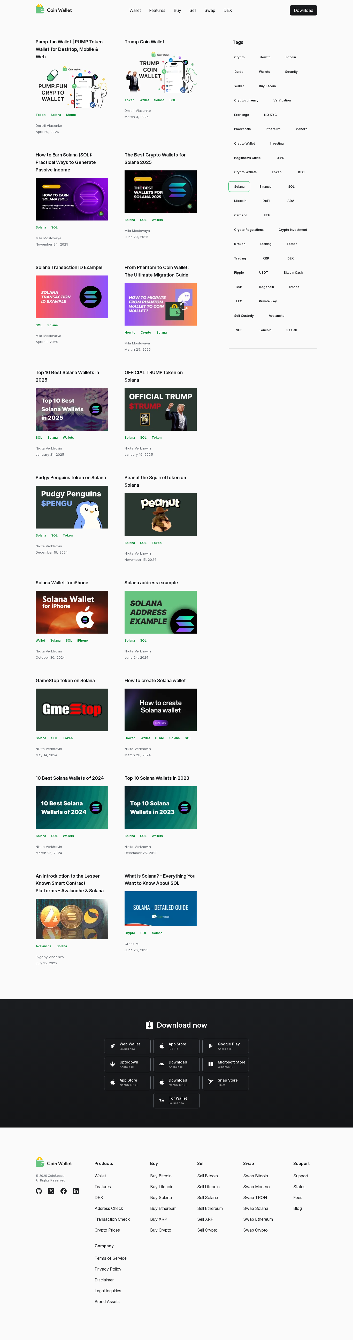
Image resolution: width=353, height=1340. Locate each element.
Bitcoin (291, 57)
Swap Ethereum (258, 1219)
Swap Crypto (255, 1230)
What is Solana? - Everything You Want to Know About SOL (160, 879)
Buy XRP (158, 1219)
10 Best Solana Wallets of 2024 (70, 778)
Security (291, 72)
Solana (56, 115)
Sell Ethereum (210, 1208)
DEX (228, 10)
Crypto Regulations (249, 230)
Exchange (241, 115)
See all (291, 330)
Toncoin (265, 330)
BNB (239, 287)
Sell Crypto (207, 1230)
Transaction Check (112, 1219)
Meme (71, 115)
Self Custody (244, 316)
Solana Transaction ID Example (69, 267)
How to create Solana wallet (155, 680)
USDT (263, 272)
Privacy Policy (108, 1269)
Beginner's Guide (247, 158)
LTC (239, 301)
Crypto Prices (107, 1230)
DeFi (266, 201)
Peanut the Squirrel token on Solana (155, 481)
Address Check (109, 1208)
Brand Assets (107, 1301)
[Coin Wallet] (54, 9)
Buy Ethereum (163, 1208)
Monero (301, 129)
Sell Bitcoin (207, 1175)
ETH (267, 215)
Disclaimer (104, 1279)
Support (300, 1175)
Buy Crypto (160, 1230)
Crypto (146, 332)
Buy (177, 10)
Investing (277, 143)
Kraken (239, 244)
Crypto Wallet (244, 143)
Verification (282, 100)
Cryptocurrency (246, 100)
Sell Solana (207, 1197)
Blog (297, 1208)
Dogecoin (266, 287)
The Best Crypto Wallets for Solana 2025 (155, 158)
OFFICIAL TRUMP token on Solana (154, 376)
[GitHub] (39, 1191)
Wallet (135, 10)
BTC (301, 172)
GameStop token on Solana (65, 680)
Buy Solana (161, 1197)
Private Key (268, 301)
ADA (290, 201)
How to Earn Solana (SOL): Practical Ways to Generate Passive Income (66, 162)
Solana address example (151, 582)
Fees (297, 1197)
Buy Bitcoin (267, 86)
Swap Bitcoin (255, 1175)
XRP (266, 258)
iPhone (82, 640)
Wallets (157, 220)
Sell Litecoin (208, 1186)
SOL (173, 100)
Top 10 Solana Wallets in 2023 (157, 778)
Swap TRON (255, 1197)
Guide (159, 738)
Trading (240, 258)
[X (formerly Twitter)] (51, 1191)
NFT (239, 330)
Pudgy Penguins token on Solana (71, 477)
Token (40, 115)
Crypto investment (293, 230)
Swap (209, 10)
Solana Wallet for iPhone (62, 582)
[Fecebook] (63, 1191)
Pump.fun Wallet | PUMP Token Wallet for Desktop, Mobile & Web (69, 49)
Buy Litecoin (161, 1186)
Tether (292, 244)
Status (299, 1186)
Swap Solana (255, 1208)
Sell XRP (205, 1219)
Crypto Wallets (245, 172)
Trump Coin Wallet (144, 41)
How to (130, 332)
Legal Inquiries (108, 1290)
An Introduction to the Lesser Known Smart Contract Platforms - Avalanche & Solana (70, 883)
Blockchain (242, 129)
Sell (192, 10)
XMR (280, 158)
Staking (266, 244)
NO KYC (270, 115)
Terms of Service (111, 1258)
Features (157, 10)
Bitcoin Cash (293, 272)
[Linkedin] (76, 1191)
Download (303, 10)
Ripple (239, 272)
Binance (265, 186)
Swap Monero (256, 1186)
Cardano (240, 215)
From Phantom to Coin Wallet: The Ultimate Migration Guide (157, 271)
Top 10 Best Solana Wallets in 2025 (67, 376)
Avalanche (43, 946)
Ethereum (273, 129)
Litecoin (240, 201)
